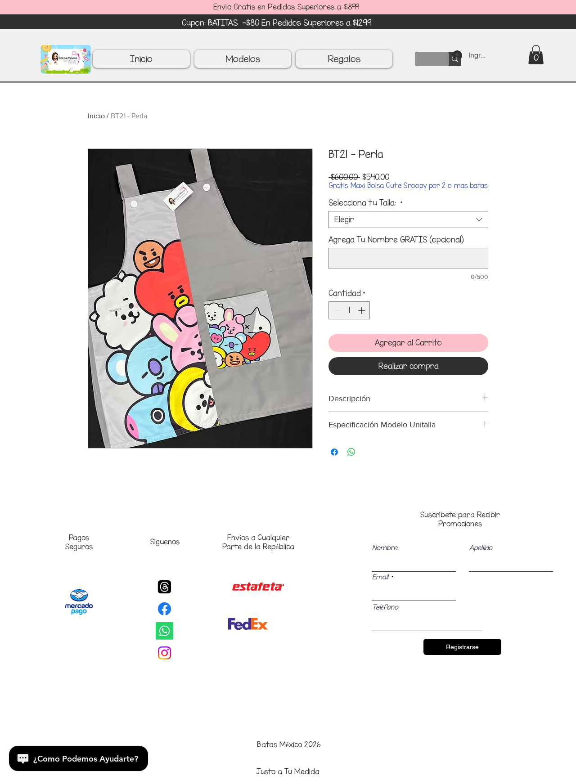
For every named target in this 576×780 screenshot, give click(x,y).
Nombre (384, 548)
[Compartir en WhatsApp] (351, 452)
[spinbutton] (349, 310)
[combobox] (408, 219)
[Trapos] (164, 587)
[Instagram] (164, 653)
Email (380, 577)
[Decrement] (336, 310)
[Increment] (362, 310)
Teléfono (385, 607)
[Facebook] (164, 609)
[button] (536, 54)
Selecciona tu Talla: (365, 202)
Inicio (96, 116)
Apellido (480, 548)
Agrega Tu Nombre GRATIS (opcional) (396, 239)
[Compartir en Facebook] (334, 452)
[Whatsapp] (164, 631)
